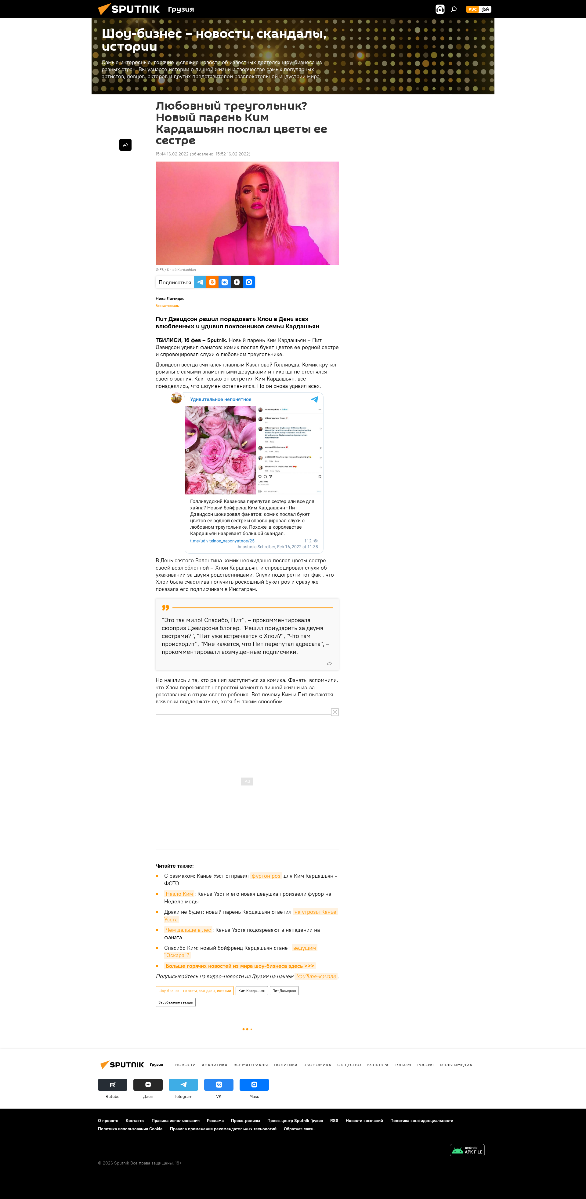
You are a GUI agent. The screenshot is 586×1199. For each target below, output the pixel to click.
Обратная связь (299, 1129)
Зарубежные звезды (175, 1002)
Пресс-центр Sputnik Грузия (295, 1120)
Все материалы (167, 306)
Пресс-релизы (245, 1120)
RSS (334, 1120)
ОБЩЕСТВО (349, 1064)
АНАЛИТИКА (214, 1064)
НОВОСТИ (185, 1064)
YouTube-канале (316, 976)
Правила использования (176, 1120)
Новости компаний (364, 1120)
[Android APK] (467, 1151)
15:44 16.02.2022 (172, 154)
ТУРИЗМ (403, 1064)
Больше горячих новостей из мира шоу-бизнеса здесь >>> (240, 965)
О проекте (108, 1120)
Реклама (215, 1120)
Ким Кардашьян (251, 990)
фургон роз (266, 875)
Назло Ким (179, 893)
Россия (425, 1064)
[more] (329, 663)
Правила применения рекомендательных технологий (223, 1129)
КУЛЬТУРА (378, 1064)
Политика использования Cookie (130, 1129)
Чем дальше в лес (188, 929)
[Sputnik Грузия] (131, 17)
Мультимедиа (456, 1064)
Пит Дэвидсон (284, 990)
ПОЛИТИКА (286, 1064)
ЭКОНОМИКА (317, 1064)
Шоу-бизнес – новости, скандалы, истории (194, 990)
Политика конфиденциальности (421, 1120)
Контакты (135, 1120)
